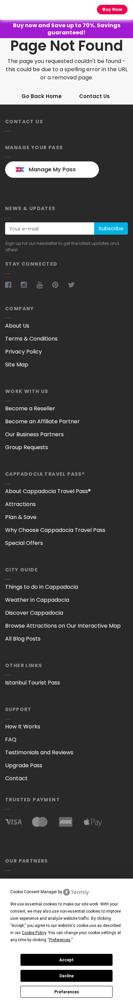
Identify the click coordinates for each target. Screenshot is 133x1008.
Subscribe (111, 228)
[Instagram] (28, 285)
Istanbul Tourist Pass (32, 682)
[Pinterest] (59, 285)
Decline (66, 976)
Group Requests (26, 447)
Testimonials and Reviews (39, 752)
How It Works (22, 726)
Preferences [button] (60, 940)
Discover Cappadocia (34, 613)
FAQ (10, 739)
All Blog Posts (23, 638)
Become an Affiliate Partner (42, 421)
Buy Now (112, 9)
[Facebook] (12, 285)
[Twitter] (75, 285)
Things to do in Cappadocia (41, 587)
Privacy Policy (23, 351)
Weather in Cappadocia (37, 600)
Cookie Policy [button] (34, 932)
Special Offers (24, 543)
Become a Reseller (30, 408)
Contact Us (94, 96)
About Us (17, 325)
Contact (16, 778)
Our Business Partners (34, 434)
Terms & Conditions (31, 338)
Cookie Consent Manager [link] (33, 891)
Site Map (16, 364)
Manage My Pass (52, 169)
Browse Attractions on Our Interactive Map (63, 626)
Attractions (20, 504)
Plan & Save (20, 517)
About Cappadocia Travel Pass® (48, 491)
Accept (66, 960)
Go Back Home (41, 96)
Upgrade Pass (23, 765)
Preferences (66, 992)
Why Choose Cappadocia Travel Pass (55, 530)
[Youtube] (43, 285)
